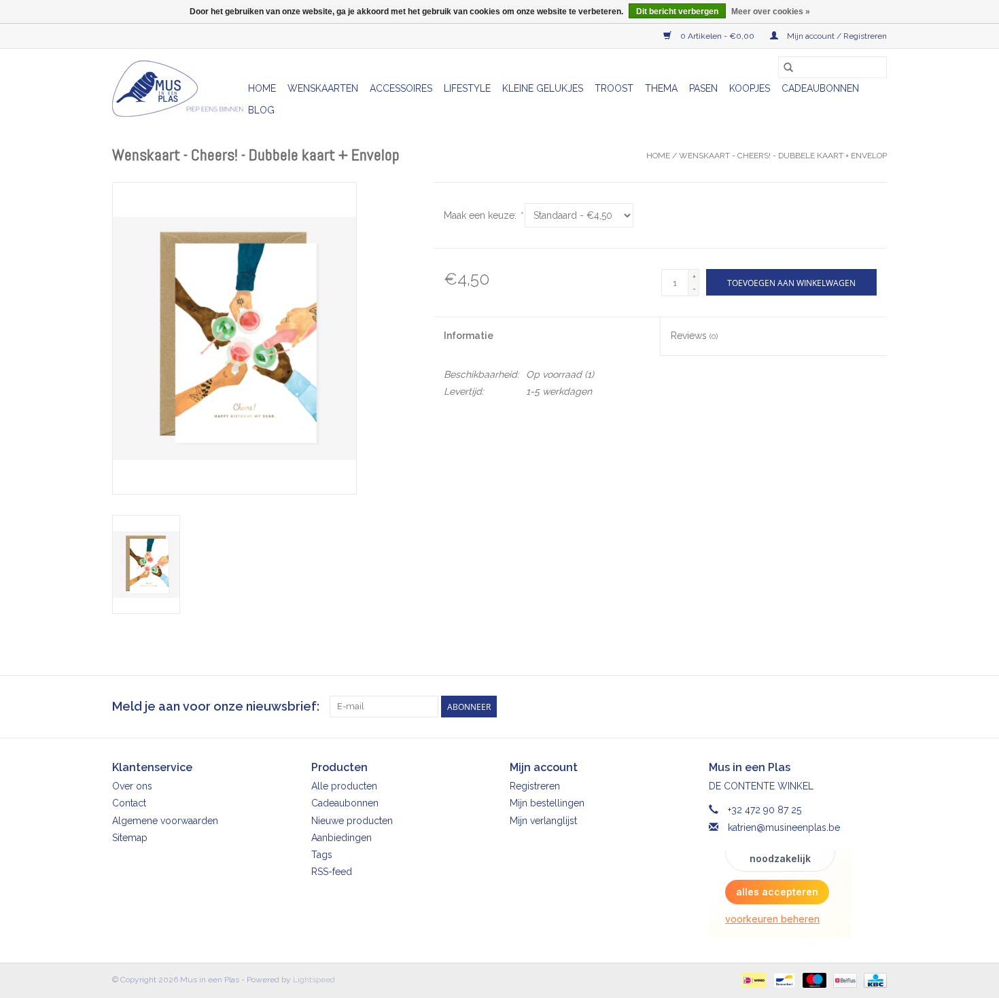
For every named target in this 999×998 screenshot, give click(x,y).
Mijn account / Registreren (836, 36)
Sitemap (129, 837)
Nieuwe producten (352, 820)
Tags (321, 854)
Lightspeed (314, 979)
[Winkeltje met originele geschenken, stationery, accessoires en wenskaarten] (178, 89)
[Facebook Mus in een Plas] (851, 706)
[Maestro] (813, 979)
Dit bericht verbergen (677, 11)
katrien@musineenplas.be (784, 827)
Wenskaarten (322, 88)
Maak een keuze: (483, 215)
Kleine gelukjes (542, 88)
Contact (129, 803)
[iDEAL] (752, 979)
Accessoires (401, 88)
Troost (614, 88)
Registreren (535, 786)
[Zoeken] (788, 67)
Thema (661, 88)
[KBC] (873, 979)
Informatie (468, 335)
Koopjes (749, 88)
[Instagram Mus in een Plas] (876, 706)
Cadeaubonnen (820, 88)
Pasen (703, 88)
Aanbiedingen (341, 837)
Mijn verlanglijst (543, 820)
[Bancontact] (783, 979)
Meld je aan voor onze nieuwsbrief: (215, 706)
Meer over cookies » (770, 11)
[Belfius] (843, 979)
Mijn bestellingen (547, 803)
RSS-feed (331, 871)
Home (262, 88)
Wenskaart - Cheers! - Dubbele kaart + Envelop (783, 155)
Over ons (132, 786)
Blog (261, 110)
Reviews (694, 335)
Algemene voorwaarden (165, 820)
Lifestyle (467, 88)
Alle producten (344, 786)
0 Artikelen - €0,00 (717, 36)
